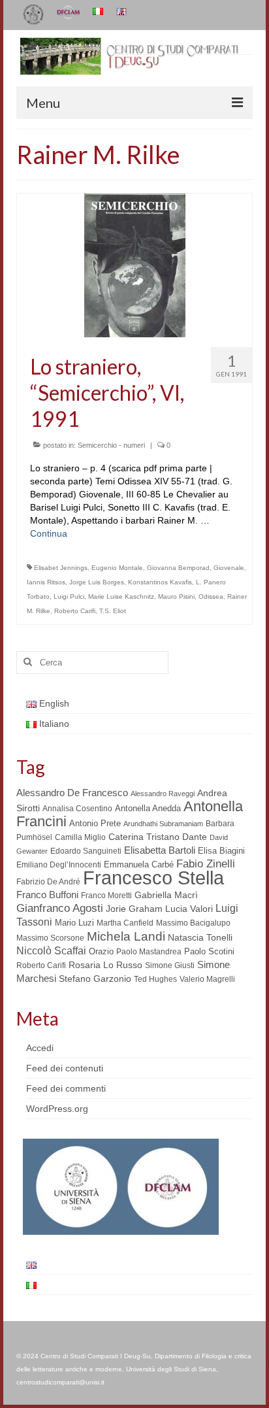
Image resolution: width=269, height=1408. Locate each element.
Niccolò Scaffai (51, 950)
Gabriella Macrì (166, 895)
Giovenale (229, 567)
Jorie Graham (134, 909)
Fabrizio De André (48, 881)
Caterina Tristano (144, 837)
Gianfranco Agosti (59, 908)
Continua (48, 533)
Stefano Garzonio (95, 978)
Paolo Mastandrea (149, 951)
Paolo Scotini (209, 951)
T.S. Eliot (112, 610)
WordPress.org (57, 1108)
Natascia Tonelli (200, 937)
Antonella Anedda (148, 808)
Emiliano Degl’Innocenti (58, 864)
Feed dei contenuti (64, 1068)
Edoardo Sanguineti (85, 851)
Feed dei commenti (66, 1088)
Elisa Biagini (221, 851)
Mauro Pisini (176, 596)
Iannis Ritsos (46, 582)
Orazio (101, 951)
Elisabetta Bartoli (159, 850)
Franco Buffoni (47, 894)
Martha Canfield (125, 923)
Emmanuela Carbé (139, 864)
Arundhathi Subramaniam (163, 824)
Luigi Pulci (69, 596)
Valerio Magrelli (207, 979)
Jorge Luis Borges (96, 582)
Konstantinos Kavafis (160, 582)
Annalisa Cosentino (77, 808)
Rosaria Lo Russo (105, 965)
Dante (194, 836)
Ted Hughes (155, 979)
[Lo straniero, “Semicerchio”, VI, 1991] (134, 265)
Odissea (210, 596)
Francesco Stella (153, 877)
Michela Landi (126, 936)
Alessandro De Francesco (72, 792)
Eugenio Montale (117, 567)
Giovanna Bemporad (178, 567)
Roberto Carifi (74, 610)
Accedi (40, 1048)
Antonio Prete (95, 823)
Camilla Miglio (80, 837)
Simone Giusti (170, 965)
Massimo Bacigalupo (193, 923)
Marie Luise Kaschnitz (121, 596)
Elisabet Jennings (60, 567)
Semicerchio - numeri (111, 445)
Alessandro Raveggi (163, 793)
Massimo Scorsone (50, 938)
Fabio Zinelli (205, 864)
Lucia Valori (189, 908)
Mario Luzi (74, 923)
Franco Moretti (106, 895)
